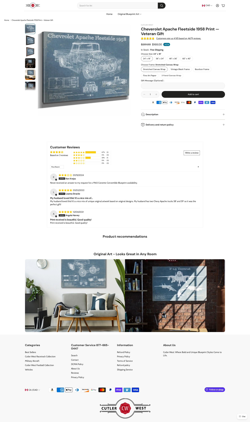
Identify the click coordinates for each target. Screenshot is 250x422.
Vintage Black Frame (180, 69)
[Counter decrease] (144, 94)
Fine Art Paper (149, 75)
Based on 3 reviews (59, 155)
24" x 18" (147, 58)
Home (6, 20)
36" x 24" (160, 58)
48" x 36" (173, 58)
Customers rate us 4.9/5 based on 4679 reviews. (178, 38)
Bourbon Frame (202, 69)
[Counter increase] (156, 94)
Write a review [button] (191, 152)
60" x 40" (186, 58)
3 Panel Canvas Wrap (171, 75)
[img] (65, 175)
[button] (121, 6)
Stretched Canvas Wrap (154, 69)
